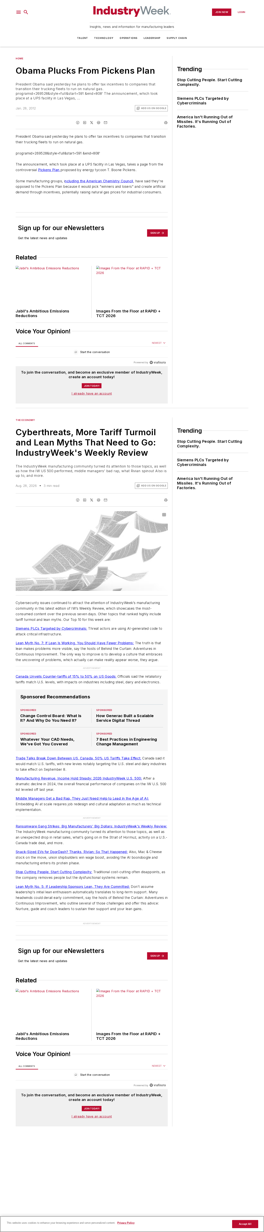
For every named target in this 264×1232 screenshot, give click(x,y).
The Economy (25, 420)
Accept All (245, 1224)
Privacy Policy (126, 1222)
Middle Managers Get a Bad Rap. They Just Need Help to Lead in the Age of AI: (82, 798)
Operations (128, 38)
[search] (26, 12)
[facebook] (78, 123)
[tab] (27, 343)
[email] (105, 123)
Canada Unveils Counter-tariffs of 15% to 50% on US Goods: (66, 676)
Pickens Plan (49, 170)
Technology (103, 38)
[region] (92, 353)
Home (19, 58)
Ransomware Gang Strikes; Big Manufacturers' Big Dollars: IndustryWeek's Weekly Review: (91, 826)
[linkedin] (85, 123)
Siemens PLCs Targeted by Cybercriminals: (51, 628)
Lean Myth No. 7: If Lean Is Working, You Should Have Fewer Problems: (75, 643)
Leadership (152, 38)
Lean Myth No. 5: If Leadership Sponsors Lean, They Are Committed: (73, 887)
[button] (18, 12)
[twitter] (92, 123)
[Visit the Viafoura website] (157, 362)
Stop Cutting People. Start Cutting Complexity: (54, 872)
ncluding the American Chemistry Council (99, 181)
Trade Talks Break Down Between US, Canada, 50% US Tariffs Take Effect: (78, 758)
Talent (82, 38)
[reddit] (98, 123)
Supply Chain (177, 38)
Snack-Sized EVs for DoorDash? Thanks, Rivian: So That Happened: (72, 852)
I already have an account (92, 393)
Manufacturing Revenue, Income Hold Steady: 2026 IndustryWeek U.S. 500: (79, 778)
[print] (166, 123)
